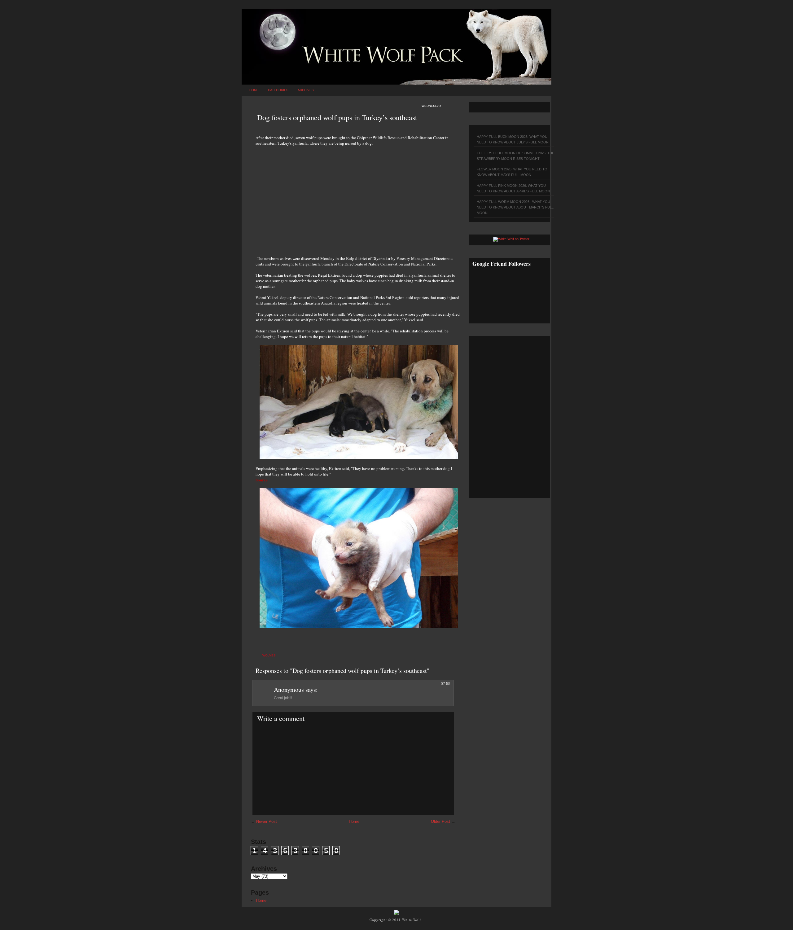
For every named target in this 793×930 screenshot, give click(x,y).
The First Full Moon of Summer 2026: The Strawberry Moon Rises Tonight (515, 155)
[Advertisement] (358, 197)
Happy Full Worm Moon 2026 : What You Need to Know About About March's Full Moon (515, 207)
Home (254, 90)
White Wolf (412, 919)
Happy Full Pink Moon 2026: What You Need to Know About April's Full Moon (513, 188)
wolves (269, 655)
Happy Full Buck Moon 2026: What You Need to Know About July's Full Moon (513, 139)
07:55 (445, 684)
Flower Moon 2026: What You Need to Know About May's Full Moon (512, 172)
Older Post (440, 821)
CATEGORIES (278, 90)
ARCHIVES (306, 90)
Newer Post (266, 821)
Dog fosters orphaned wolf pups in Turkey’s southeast (337, 117)
